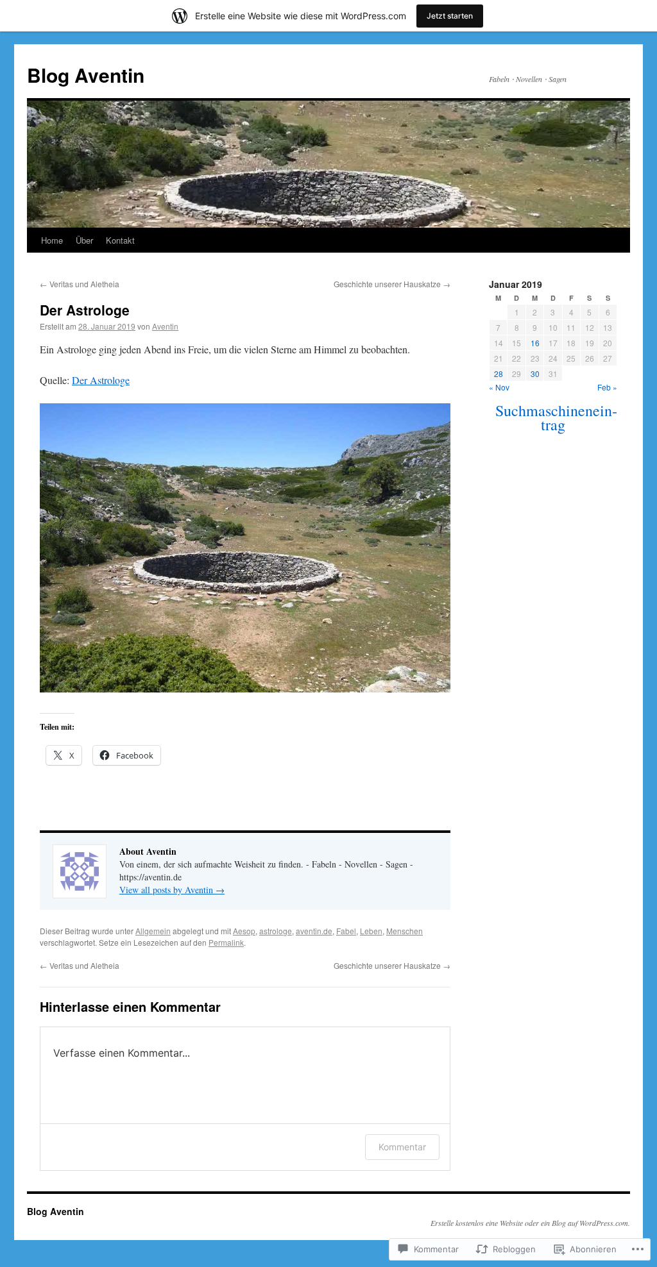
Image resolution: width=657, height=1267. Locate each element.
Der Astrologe (85, 309)
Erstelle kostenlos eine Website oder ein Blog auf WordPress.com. (530, 1223)
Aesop (244, 930)
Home (52, 240)
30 (535, 373)
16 (535, 342)
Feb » (607, 387)
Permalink (226, 942)
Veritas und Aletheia (79, 283)
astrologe (275, 930)
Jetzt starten (450, 16)
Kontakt (120, 240)
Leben (371, 930)
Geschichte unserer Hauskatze (392, 283)
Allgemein (153, 930)
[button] (245, 547)
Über (84, 240)
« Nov (499, 387)
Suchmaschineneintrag (556, 417)
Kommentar (402, 1146)
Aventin (165, 326)
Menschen (404, 930)
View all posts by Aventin (172, 890)
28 (498, 373)
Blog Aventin (85, 74)
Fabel (346, 930)
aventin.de (314, 930)
